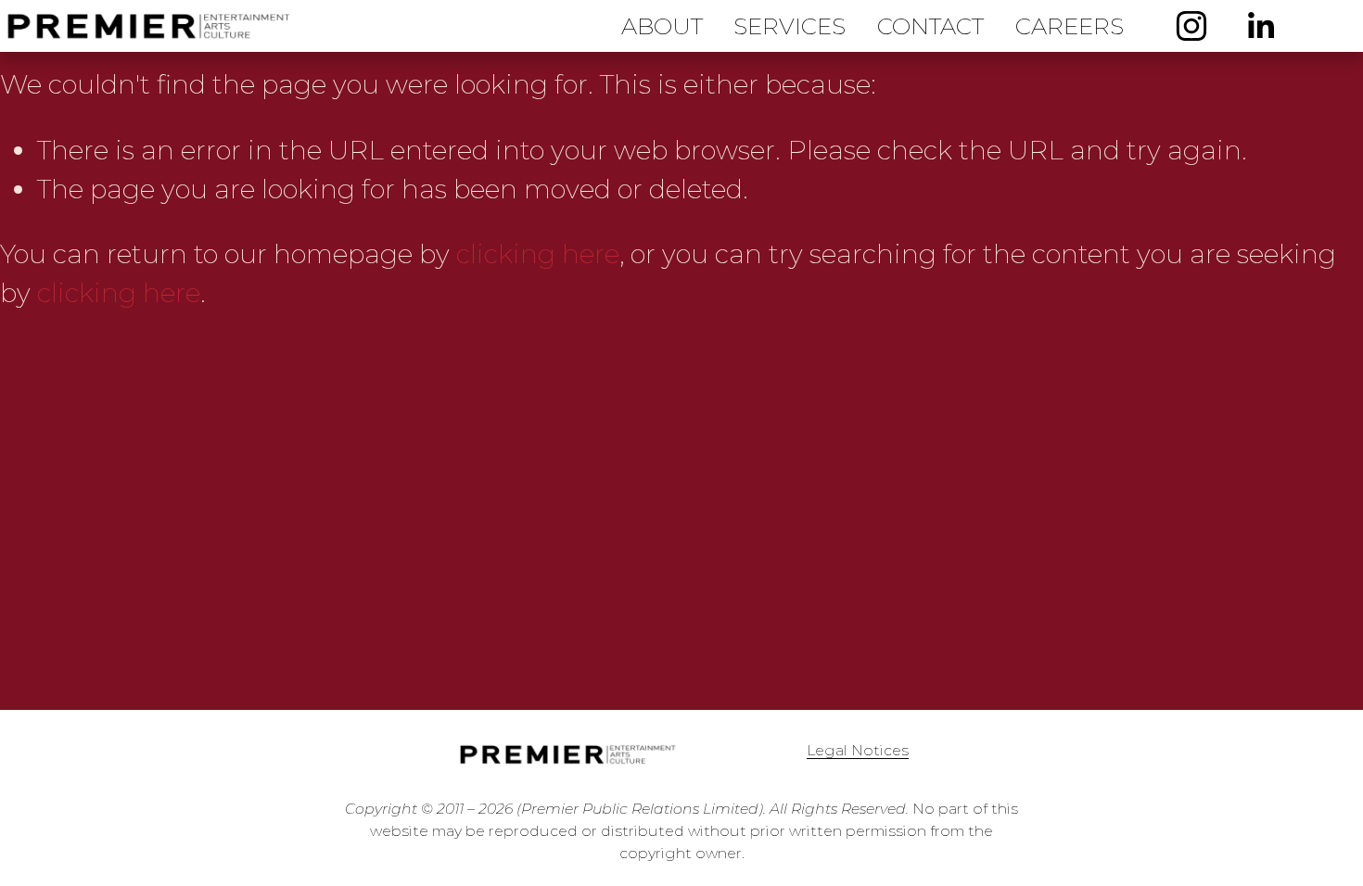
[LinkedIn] (1260, 25)
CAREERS (1069, 26)
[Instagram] (1191, 25)
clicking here (537, 254)
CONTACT (930, 26)
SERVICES (789, 26)
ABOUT (662, 26)
